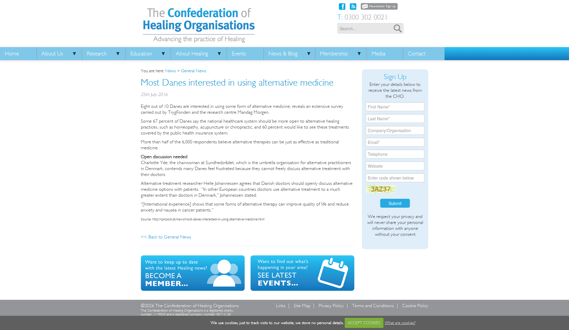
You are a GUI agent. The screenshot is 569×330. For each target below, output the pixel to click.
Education (141, 53)
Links (280, 305)
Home (12, 53)
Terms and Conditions (373, 305)
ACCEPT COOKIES (364, 322)
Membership (334, 53)
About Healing (192, 53)
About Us (52, 53)
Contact (417, 53)
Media (378, 53)
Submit (395, 203)
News (170, 70)
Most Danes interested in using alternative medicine (237, 82)
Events (239, 53)
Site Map (302, 305)
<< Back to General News (166, 237)
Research (97, 53)
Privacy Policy (331, 305)
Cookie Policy (415, 305)
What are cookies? (400, 322)
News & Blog (283, 53)
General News (193, 70)
